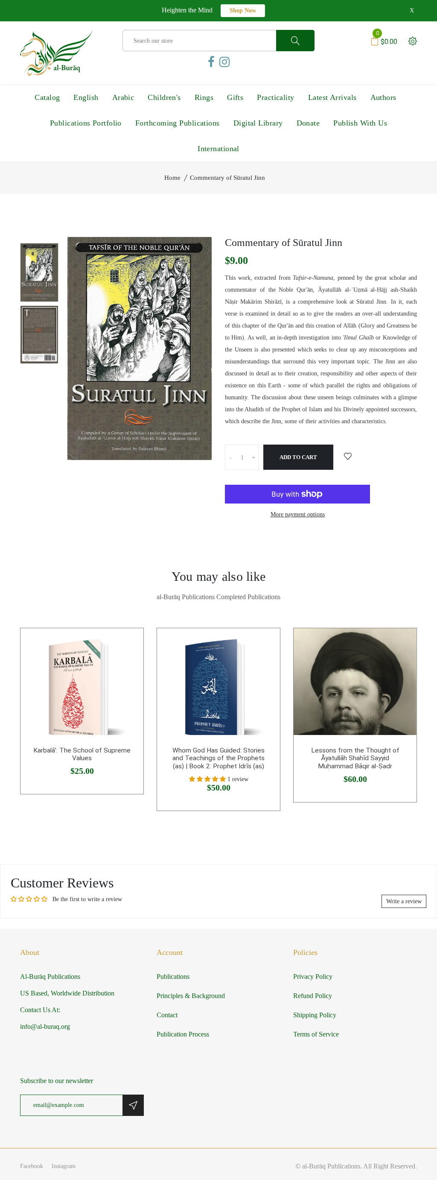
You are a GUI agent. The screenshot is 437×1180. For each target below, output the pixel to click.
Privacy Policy (312, 976)
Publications (173, 976)
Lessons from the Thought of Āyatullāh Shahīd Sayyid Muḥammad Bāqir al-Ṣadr (355, 758)
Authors (383, 97)
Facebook (31, 1166)
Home (172, 177)
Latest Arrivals (332, 97)
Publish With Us (360, 123)
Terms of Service (316, 1034)
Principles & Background (191, 995)
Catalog (47, 97)
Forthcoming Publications (177, 123)
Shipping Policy (314, 1015)
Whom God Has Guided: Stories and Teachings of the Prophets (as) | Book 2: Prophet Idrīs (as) (218, 758)
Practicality (275, 97)
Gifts (235, 97)
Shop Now (243, 10)
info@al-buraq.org (45, 1026)
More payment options (298, 514)
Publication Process (183, 1034)
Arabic (123, 97)
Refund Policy (312, 995)
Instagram (64, 1166)
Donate (308, 123)
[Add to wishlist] (348, 457)
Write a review (404, 901)
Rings (204, 97)
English (85, 97)
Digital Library (258, 123)
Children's (164, 97)
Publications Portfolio (86, 123)
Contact (167, 1015)
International (218, 148)
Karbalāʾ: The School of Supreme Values (82, 754)
